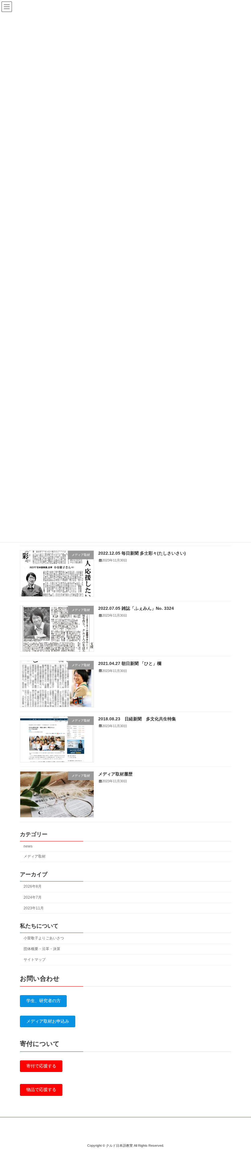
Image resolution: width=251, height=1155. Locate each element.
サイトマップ (35, 960)
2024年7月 (33, 897)
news (28, 846)
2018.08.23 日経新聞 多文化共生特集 (137, 718)
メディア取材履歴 (115, 774)
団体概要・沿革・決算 (42, 949)
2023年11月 (34, 908)
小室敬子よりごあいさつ (44, 938)
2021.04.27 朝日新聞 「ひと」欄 (129, 663)
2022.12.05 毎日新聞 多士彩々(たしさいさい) (142, 553)
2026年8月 (33, 887)
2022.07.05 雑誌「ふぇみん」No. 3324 (136, 608)
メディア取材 (35, 857)
